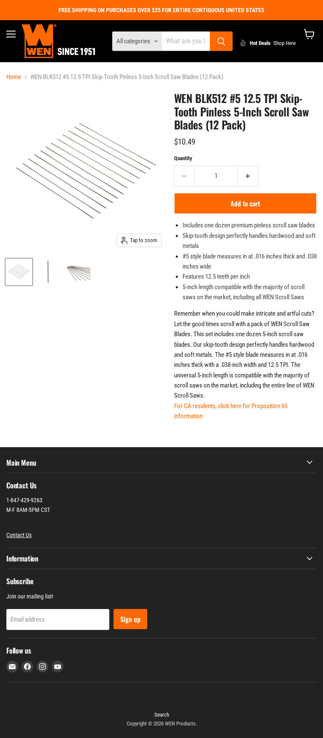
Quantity (183, 158)
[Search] (221, 41)
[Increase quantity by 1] (248, 176)
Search (161, 715)
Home (13, 77)
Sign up (130, 619)
